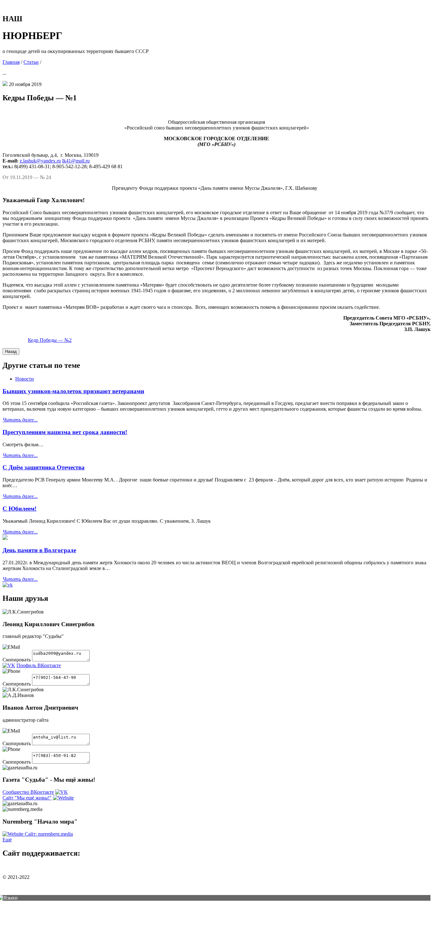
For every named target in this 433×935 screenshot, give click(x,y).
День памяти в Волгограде (39, 550)
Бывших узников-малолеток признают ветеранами (73, 391)
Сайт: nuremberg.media (49, 834)
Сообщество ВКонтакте (28, 792)
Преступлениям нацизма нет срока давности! (65, 432)
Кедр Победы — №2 (50, 340)
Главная (11, 62)
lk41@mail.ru (76, 160)
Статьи (31, 62)
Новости (24, 378)
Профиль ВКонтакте (38, 665)
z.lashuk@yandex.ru (40, 160)
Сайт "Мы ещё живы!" (27, 797)
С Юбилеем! (19, 508)
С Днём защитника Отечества (44, 467)
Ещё (7, 839)
